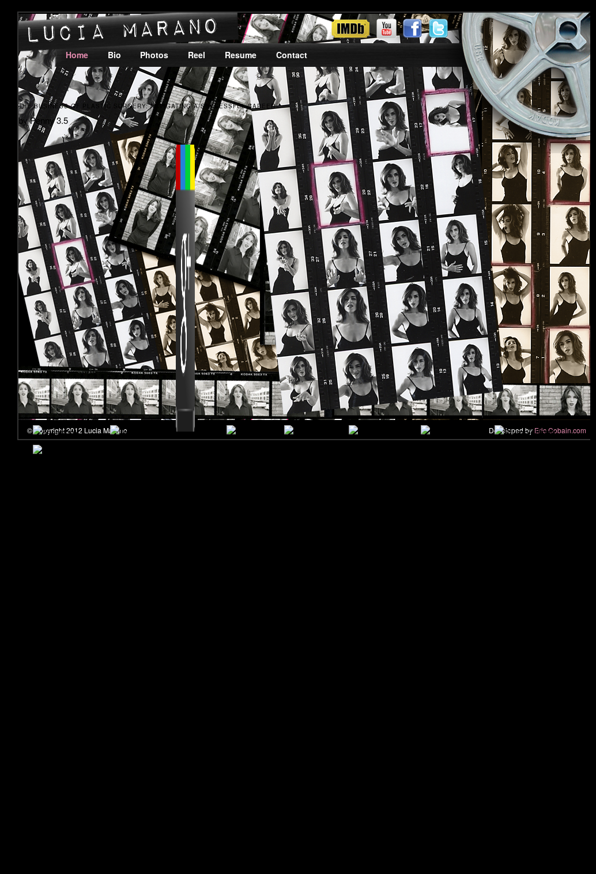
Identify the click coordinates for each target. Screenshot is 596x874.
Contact (291, 54)
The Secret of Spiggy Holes (449, 610)
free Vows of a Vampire (324, 540)
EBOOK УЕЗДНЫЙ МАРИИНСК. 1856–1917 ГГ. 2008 (152, 694)
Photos (154, 54)
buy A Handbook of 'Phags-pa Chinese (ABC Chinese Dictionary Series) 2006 (229, 652)
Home (77, 54)
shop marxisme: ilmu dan (158, 554)
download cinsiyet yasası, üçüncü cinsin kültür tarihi (473, 666)
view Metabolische (181, 639)
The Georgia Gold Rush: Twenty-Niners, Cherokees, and (353, 624)
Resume (240, 54)
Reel (196, 54)
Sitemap (54, 793)
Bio (114, 54)
